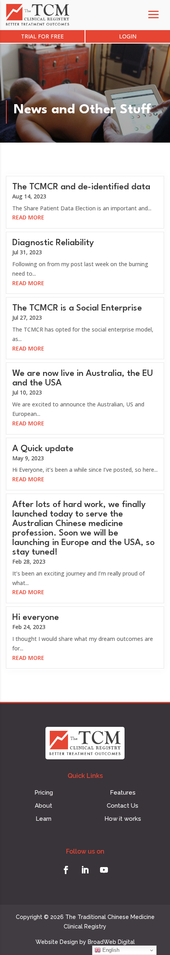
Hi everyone (35, 617)
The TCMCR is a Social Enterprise (77, 308)
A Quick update (43, 448)
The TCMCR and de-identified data (81, 187)
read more (28, 217)
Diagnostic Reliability (53, 242)
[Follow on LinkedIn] (85, 870)
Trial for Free (42, 36)
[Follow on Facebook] (66, 870)
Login (127, 36)
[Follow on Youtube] (104, 870)
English (110, 950)
